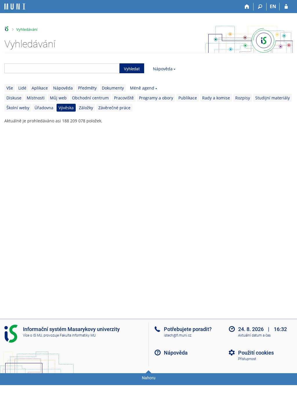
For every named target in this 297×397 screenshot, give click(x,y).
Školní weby (17, 107)
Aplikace (40, 88)
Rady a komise (216, 98)
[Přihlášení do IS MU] (286, 6)
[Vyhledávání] (260, 6)
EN (273, 6)
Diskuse (13, 98)
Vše (9, 88)
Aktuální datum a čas (254, 335)
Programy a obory (156, 98)
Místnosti (36, 98)
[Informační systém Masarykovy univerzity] (14, 6)
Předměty (87, 88)
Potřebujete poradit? (188, 329)
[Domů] (246, 6)
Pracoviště (124, 98)
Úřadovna (44, 107)
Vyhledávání (26, 29)
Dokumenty (113, 88)
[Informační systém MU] (6, 28)
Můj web (58, 98)
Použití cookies (256, 353)
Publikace (187, 98)
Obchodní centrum (90, 98)
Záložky (86, 107)
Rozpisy (242, 98)
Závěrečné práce (114, 107)
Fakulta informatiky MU (78, 335)
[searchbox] (61, 68)
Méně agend (142, 88)
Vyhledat (132, 69)
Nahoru (148, 377)
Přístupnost (247, 359)
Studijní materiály (272, 98)
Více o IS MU (32, 335)
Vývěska (66, 107)
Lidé (22, 88)
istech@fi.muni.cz (177, 335)
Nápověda (163, 68)
